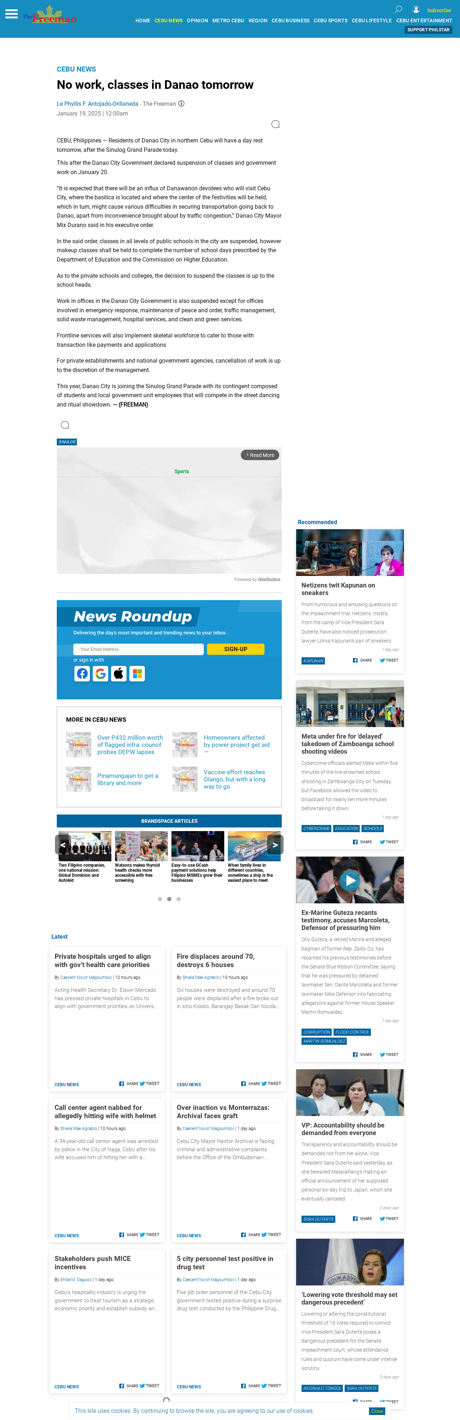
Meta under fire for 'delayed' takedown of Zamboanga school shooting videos (348, 743)
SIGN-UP (235, 649)
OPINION (197, 21)
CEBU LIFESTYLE (372, 21)
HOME (142, 21)
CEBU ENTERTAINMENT (424, 21)
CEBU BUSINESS (290, 21)
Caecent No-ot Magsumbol (86, 977)
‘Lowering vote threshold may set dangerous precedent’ (349, 1298)
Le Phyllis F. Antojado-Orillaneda (97, 103)
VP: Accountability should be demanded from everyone (343, 1129)
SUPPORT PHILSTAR (429, 29)
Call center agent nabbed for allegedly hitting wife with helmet (105, 1111)
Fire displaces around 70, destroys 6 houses (216, 960)
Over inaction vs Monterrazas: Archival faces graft (223, 1111)
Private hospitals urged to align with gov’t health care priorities (103, 960)
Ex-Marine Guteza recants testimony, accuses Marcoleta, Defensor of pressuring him (346, 920)
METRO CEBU (228, 21)
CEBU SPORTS (331, 21)
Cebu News (76, 69)
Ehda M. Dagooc (76, 1279)
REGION (258, 21)
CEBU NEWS (169, 21)
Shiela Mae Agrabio (201, 977)
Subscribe (439, 10)
